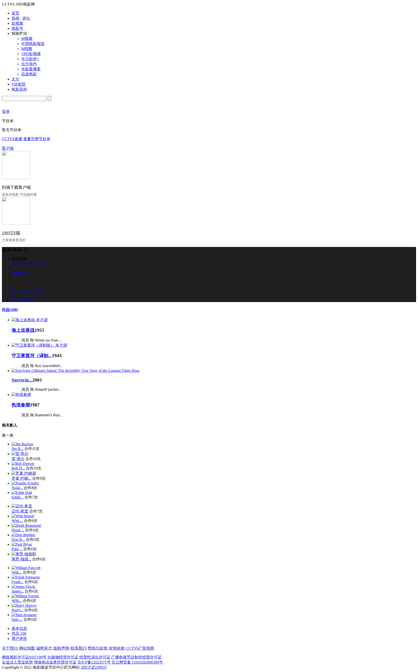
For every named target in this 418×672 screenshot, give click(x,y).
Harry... (17, 610)
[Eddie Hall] (22, 493)
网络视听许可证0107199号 (24, 657)
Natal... (17, 488)
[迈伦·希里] (22, 506)
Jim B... (17, 449)
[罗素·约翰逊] (24, 473)
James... (18, 591)
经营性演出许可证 (94, 657)
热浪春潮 (21, 404)
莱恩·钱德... (21, 559)
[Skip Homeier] (24, 615)
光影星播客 (31, 69)
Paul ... (17, 549)
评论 (26, 18)
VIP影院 (19, 84)
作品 (10, 310)
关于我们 (9, 648)
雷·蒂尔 (18, 459)
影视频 (17, 23)
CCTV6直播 (12, 139)
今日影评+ (30, 59)
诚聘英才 (44, 648)
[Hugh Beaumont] (26, 525)
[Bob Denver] (23, 464)
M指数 (26, 49)
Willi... (17, 572)
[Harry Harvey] (24, 605)
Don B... (18, 539)
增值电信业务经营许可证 (55, 662)
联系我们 (78, 648)
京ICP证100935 (93, 667)
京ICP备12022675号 (94, 662)
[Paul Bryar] (22, 544)
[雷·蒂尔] (20, 454)
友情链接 (116, 648)
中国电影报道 (33, 44)
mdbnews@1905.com (28, 264)
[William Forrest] (25, 596)
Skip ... (17, 619)
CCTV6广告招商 (140, 648)
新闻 (15, 18)
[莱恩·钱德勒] (24, 554)
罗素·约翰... (21, 478)
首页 (15, 13)
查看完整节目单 (36, 139)
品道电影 (29, 74)
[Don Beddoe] (23, 535)
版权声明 (61, 648)
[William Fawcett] (26, 568)
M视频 (26, 38)
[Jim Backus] (22, 444)
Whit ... (17, 521)
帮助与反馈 (97, 648)
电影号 (17, 28)
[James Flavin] (23, 587)
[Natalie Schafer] (25, 483)
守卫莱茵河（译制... (32, 355)
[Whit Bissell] (23, 516)
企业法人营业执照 (17, 662)
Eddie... (17, 497)
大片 (15, 79)
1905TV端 (11, 233)
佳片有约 (29, 64)
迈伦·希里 (20, 511)
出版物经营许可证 (62, 657)
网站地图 (27, 648)
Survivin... (22, 380)
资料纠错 (19, 273)
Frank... (17, 582)
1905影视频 (31, 54)
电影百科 (19, 89)
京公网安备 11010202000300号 (137, 662)
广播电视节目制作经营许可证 (136, 657)
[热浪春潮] (21, 394)
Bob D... (18, 468)
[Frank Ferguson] (26, 577)
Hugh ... (18, 530)
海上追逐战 (23, 330)
